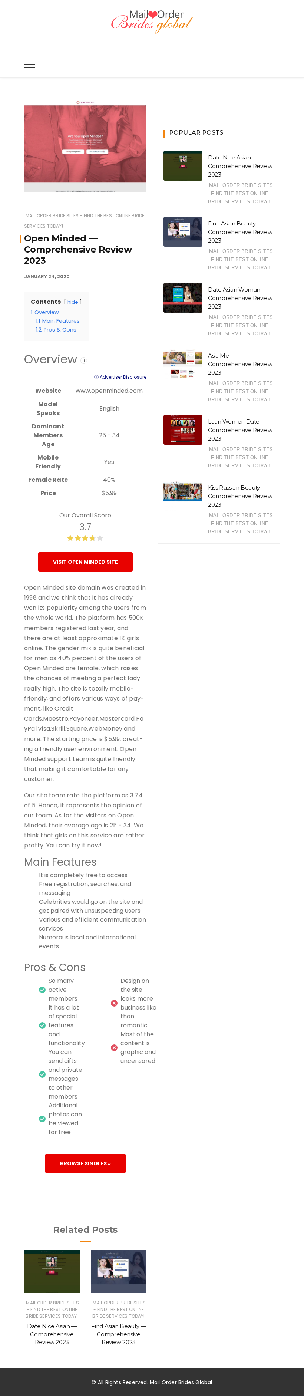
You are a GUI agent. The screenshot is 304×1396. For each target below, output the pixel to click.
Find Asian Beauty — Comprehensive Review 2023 (118, 1334)
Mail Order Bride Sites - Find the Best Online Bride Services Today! (52, 1309)
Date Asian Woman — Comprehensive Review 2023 (240, 298)
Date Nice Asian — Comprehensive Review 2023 (52, 1334)
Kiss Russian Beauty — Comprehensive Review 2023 (240, 496)
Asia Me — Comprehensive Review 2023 (240, 364)
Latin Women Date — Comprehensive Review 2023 (240, 430)
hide (72, 302)
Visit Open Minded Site (85, 562)
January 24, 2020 (47, 276)
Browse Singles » (85, 1163)
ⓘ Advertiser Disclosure (120, 377)
